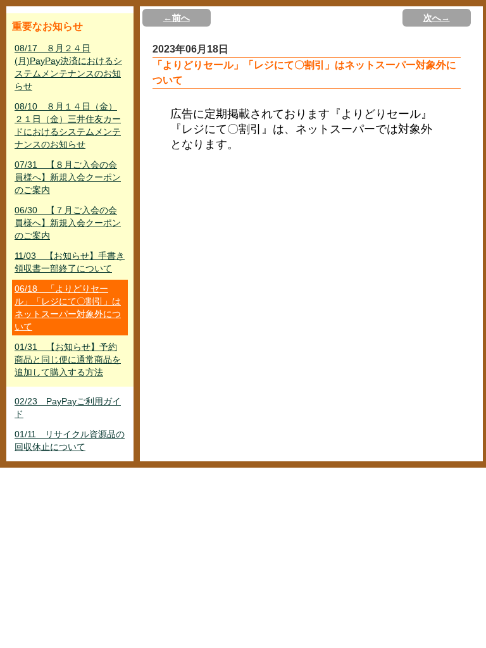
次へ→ (436, 18)
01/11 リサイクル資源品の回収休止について (70, 440)
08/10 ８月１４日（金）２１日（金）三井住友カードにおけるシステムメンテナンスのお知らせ (68, 125)
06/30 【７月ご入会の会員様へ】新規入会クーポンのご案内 (68, 222)
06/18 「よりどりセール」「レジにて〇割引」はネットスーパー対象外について (68, 308)
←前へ (176, 18)
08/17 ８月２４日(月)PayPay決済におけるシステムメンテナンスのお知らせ (68, 67)
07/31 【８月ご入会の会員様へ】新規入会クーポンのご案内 (68, 177)
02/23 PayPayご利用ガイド (68, 407)
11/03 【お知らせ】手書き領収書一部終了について (70, 262)
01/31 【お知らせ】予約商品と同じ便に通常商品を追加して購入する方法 (68, 359)
